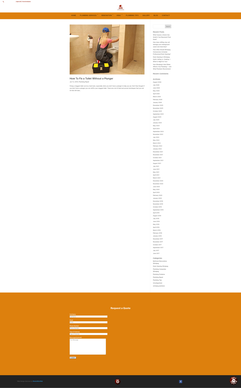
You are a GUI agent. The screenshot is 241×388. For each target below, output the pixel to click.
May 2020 (156, 189)
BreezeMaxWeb (38, 381)
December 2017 (158, 239)
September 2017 (158, 247)
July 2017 (156, 250)
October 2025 (157, 111)
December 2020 (158, 181)
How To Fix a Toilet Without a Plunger (91, 78)
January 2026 (157, 102)
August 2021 (157, 163)
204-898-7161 (10, 1)
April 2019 (156, 213)
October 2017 (157, 244)
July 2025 (156, 120)
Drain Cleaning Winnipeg (160, 266)
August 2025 (157, 117)
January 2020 (157, 198)
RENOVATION (106, 15)
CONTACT (166, 15)
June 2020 (156, 186)
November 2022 (158, 134)
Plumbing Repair (84, 82)
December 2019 (158, 201)
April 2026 (156, 93)
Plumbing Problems (159, 274)
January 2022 (157, 149)
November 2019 (158, 204)
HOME (73, 15)
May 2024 (156, 125)
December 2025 (158, 105)
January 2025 (157, 122)
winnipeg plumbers (159, 286)
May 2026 (156, 91)
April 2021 (156, 175)
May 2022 (156, 140)
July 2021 (156, 166)
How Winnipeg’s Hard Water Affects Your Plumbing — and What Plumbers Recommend (162, 67)
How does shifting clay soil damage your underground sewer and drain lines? (161, 44)
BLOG (156, 15)
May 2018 (156, 224)
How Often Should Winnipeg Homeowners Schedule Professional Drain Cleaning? (162, 52)
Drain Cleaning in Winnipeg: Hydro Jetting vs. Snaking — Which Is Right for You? (162, 59)
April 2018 (156, 227)
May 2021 (156, 172)
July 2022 (156, 137)
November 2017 (158, 242)
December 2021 (158, 152)
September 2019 (158, 210)
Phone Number (74, 326)
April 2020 (156, 192)
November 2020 (158, 183)
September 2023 (158, 131)
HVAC (119, 15)
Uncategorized (157, 283)
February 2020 (157, 195)
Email (71, 320)
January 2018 (157, 236)
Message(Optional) (76, 337)
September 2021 (158, 160)
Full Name (73, 314)
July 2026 (156, 85)
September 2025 (158, 114)
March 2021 (157, 178)
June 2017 (156, 253)
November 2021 (158, 154)
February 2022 (157, 146)
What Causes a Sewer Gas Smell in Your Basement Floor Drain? (162, 37)
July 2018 (156, 218)
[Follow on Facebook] (180, 381)
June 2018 (156, 221)
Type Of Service (75, 331)
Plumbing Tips (157, 280)
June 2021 (156, 169)
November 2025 (158, 108)
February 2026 (157, 99)
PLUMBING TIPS (132, 15)
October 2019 (157, 207)
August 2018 (157, 215)
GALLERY (146, 15)
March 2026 (157, 96)
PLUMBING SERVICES (88, 15)
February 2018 (157, 233)
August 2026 (157, 82)
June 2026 (156, 88)
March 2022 (157, 143)
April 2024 (156, 128)
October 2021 (157, 157)
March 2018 (157, 230)
